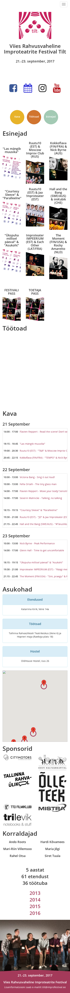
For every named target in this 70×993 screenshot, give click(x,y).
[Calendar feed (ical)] (28, 88)
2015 (35, 906)
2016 (35, 913)
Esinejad (51, 116)
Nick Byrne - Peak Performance (37, 543)
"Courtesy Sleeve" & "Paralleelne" (12, 194)
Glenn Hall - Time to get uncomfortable (42, 550)
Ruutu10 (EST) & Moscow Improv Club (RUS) (35, 149)
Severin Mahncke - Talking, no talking (41, 498)
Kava (17, 116)
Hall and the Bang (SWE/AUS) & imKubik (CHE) (58, 195)
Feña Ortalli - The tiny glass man (38, 484)
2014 (35, 899)
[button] (33, 730)
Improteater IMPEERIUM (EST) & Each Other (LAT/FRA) (35, 242)
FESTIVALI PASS (11, 291)
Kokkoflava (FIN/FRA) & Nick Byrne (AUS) (58, 148)
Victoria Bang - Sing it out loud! (37, 477)
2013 (35, 893)
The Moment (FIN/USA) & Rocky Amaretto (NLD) (58, 244)
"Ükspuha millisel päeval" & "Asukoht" (11, 240)
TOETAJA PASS (35, 291)
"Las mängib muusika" (12, 150)
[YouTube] (57, 88)
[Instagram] (42, 88)
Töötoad (34, 116)
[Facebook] (13, 88)
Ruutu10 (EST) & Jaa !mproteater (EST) (35, 194)
